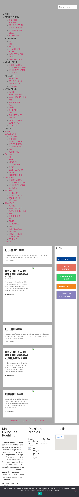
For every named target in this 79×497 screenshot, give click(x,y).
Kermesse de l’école (14, 393)
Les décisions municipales (17, 67)
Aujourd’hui (13, 22)
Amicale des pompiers (16, 94)
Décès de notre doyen (14, 249)
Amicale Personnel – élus (17, 97)
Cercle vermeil (14, 110)
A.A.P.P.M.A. (12, 92)
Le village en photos (15, 28)
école (11, 41)
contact (9, 128)
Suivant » (41, 421)
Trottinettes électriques (45, 440)
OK (40, 494)
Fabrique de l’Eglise (15, 115)
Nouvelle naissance (13, 328)
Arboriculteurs (14, 102)
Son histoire (13, 20)
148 (35, 421)
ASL (10, 105)
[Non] (75, 491)
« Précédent (14, 421)
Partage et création (15, 120)
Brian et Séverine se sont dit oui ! (33, 441)
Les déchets (13, 72)
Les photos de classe (16, 30)
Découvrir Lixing (12, 17)
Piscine (11, 51)
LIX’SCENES (12, 117)
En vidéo (11, 33)
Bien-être (12, 107)
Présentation (13, 78)
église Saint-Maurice (16, 59)
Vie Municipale (11, 62)
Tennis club (13, 125)
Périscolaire (13, 86)
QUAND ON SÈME (14, 123)
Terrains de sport (15, 49)
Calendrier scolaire (15, 81)
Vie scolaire (10, 75)
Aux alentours (14, 35)
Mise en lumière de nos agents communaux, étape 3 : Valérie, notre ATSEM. (16, 354)
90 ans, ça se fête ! (36, 451)
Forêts (11, 56)
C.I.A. (10, 112)
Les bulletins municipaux (17, 70)
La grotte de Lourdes (16, 54)
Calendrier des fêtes (16, 25)
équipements (10, 38)
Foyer (11, 44)
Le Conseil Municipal (15, 65)
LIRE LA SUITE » (10, 261)
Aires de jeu (13, 46)
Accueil (8, 14)
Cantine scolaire (14, 83)
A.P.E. (10, 100)
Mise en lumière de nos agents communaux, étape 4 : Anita (16, 273)
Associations (11, 89)
